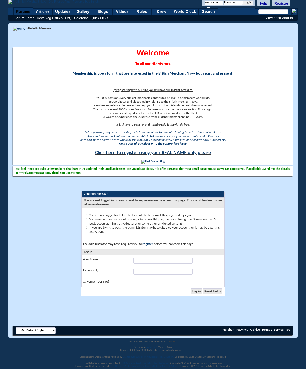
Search (208, 12)
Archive (255, 330)
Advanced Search (279, 18)
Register (281, 3)
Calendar (81, 18)
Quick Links (99, 18)
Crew (161, 12)
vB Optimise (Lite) (131, 363)
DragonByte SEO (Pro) (134, 357)
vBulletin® (152, 347)
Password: (90, 270)
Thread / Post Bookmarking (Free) (132, 366)
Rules (142, 12)
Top (287, 330)
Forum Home (24, 18)
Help (263, 3)
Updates (63, 12)
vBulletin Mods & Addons (160, 357)
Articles (43, 12)
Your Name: (91, 259)
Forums (23, 12)
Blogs (102, 12)
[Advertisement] (153, 39)
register (147, 244)
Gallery (83, 12)
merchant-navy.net (235, 330)
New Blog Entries (50, 18)
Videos (122, 12)
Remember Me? (97, 282)
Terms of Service (273, 330)
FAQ (68, 18)
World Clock (185, 12)
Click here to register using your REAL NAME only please (153, 152)
